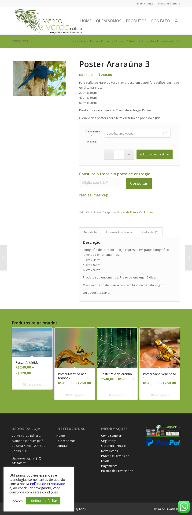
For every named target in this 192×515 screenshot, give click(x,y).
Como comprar (111, 435)
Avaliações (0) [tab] (150, 232)
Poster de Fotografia (130, 212)
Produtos (20, 41)
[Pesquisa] (176, 20)
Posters (148, 212)
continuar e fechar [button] (43, 500)
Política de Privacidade (117, 471)
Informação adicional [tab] (119, 232)
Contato (62, 446)
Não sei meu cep (93, 195)
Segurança (109, 441)
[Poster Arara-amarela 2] (188, 258)
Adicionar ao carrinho (154, 154)
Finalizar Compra (169, 3)
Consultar (139, 183)
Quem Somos (66, 441)
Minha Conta (145, 3)
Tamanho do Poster (92, 136)
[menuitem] (145, 3)
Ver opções (33, 384)
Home (60, 435)
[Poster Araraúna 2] (3, 258)
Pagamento (109, 466)
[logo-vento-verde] (48, 20)
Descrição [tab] (90, 232)
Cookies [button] (17, 501)
